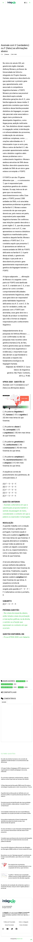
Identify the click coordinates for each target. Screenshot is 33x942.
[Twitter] (12, 928)
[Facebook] (16, 928)
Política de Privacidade (9, 922)
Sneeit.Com (19, 938)
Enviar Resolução (9, 925)
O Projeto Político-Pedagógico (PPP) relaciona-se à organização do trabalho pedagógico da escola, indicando (15, 770)
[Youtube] (8, 928)
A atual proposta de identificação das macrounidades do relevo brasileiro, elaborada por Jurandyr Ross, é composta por (16, 804)
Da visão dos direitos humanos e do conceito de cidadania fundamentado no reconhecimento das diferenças (14, 760)
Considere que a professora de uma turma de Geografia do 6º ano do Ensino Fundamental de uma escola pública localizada (16, 839)
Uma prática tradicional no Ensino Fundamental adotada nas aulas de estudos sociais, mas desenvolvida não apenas (14, 821)
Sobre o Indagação (23, 922)
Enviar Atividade (24, 925)
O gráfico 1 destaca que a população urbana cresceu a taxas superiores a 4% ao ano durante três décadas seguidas (19, 876)
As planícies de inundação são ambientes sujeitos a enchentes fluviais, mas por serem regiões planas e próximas (15, 886)
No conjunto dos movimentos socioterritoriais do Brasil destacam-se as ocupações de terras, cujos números (19, 866)
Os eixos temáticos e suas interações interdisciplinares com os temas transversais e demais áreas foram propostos (16, 830)
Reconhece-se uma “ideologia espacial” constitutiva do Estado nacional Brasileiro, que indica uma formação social (16, 857)
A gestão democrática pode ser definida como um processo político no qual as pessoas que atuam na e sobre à (15, 794)
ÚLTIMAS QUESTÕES (8, 754)
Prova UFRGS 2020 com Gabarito (17, 637)
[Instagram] (3, 928)
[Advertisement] (16, 24)
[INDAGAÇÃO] (11, 3)
